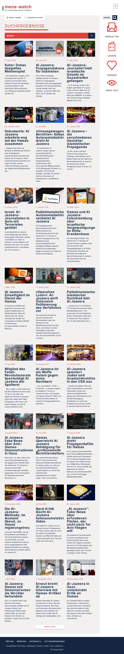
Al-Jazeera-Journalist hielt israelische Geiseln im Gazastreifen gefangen (79, 73)
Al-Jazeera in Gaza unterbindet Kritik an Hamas (78, 590)
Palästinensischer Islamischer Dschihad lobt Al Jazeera (81, 296)
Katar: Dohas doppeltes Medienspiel (15, 68)
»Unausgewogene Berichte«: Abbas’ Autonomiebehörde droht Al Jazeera (52, 137)
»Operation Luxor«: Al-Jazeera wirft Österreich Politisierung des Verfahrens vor (48, 301)
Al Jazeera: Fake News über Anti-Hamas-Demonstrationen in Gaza (19, 445)
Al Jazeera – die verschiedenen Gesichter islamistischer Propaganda (79, 139)
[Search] (91, 36)
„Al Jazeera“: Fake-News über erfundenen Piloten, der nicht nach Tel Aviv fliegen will (78, 520)
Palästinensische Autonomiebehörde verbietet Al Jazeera (52, 216)
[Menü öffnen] (115, 6)
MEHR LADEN (50, 627)
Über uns (9, 641)
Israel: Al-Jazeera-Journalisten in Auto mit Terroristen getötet (17, 220)
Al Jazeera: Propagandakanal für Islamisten (50, 68)
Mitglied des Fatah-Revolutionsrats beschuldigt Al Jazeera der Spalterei (18, 377)
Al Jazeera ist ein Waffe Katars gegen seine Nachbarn (47, 375)
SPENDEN (112, 75)
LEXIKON (112, 56)
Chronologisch (35, 17)
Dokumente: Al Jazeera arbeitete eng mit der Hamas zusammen (17, 137)
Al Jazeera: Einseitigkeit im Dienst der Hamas (17, 296)
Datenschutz (35, 641)
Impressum (21, 641)
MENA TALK (112, 90)
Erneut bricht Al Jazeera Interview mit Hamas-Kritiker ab (48, 590)
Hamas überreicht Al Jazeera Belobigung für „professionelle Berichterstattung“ (51, 445)
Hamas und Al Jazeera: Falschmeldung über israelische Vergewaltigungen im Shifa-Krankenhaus (82, 223)
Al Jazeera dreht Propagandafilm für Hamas (80, 442)
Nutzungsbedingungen (55, 641)
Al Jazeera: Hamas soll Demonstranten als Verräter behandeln (18, 590)
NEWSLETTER (112, 36)
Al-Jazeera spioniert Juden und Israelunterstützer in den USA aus (82, 375)
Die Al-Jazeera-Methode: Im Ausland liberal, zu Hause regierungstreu (17, 518)
